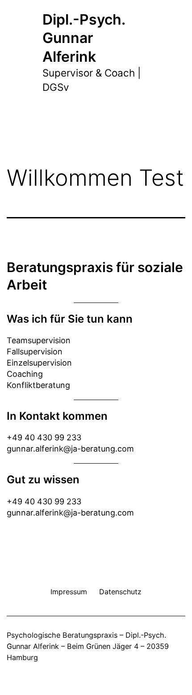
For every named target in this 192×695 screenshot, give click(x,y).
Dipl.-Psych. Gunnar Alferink (83, 38)
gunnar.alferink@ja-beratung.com (70, 448)
